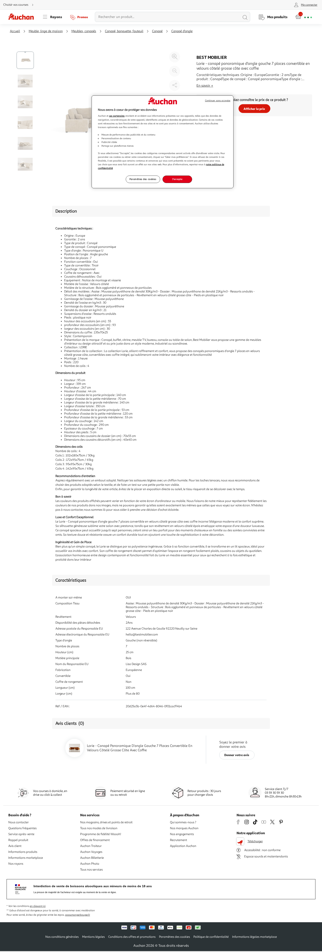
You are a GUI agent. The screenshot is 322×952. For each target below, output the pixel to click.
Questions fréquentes (22, 828)
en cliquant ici (38, 906)
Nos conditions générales (62, 937)
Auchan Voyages (91, 852)
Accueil (15, 31)
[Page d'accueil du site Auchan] (23, 16)
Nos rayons (15, 864)
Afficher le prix (254, 109)
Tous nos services (91, 869)
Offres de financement (95, 840)
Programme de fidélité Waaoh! (100, 834)
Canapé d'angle (182, 31)
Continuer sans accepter (217, 100)
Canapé (157, 31)
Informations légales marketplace (254, 937)
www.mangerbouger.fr (77, 915)
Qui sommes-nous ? (183, 822)
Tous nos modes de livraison (98, 828)
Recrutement (178, 840)
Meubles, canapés (83, 31)
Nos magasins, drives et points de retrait (106, 822)
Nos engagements (182, 834)
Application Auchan (183, 846)
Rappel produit (18, 840)
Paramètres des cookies (142, 179)
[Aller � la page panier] (303, 16)
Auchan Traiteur (91, 846)
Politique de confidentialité (211, 937)
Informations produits (22, 852)
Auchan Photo (89, 864)
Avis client (14, 846)
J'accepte (177, 179)
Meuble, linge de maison (46, 31)
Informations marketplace (25, 858)
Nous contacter (18, 822)
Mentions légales (93, 937)
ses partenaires (117, 115)
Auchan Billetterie (92, 858)
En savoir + (204, 85)
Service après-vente (21, 834)
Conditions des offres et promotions (132, 937)
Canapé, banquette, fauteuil (124, 31)
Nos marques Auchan (184, 828)
